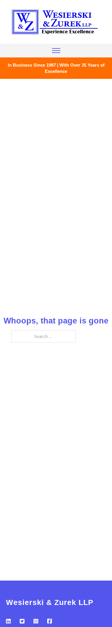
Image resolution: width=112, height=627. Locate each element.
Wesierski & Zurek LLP (49, 602)
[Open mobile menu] (56, 50)
